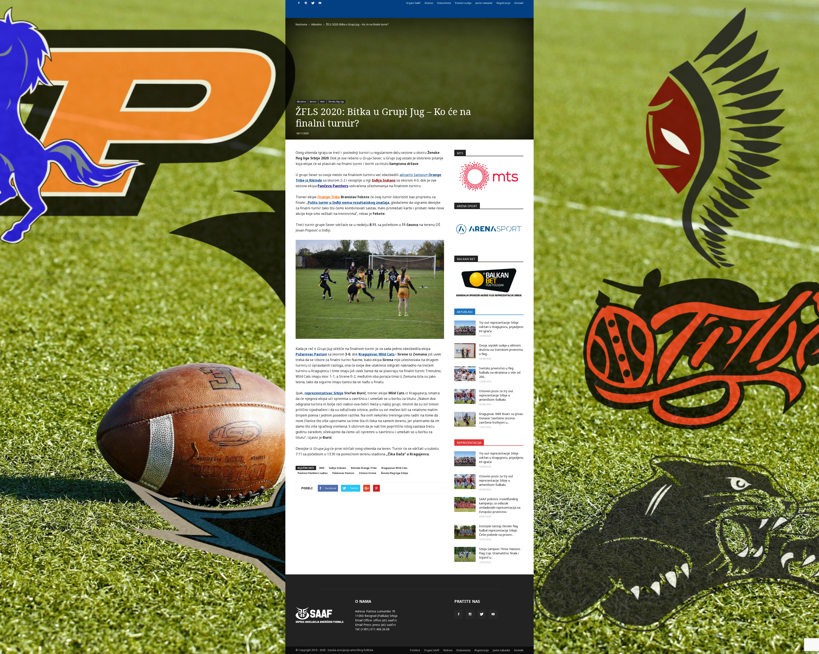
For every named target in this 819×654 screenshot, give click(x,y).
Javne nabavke (483, 2)
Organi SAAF (413, 2)
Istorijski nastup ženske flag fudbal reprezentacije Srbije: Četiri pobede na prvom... (498, 530)
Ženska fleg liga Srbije (394, 473)
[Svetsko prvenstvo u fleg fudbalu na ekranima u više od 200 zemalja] (465, 373)
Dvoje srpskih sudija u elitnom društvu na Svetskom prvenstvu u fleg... (501, 349)
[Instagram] (306, 3)
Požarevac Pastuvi (343, 473)
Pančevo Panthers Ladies (313, 473)
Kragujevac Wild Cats (394, 467)
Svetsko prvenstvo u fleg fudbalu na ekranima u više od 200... (499, 372)
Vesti (322, 101)
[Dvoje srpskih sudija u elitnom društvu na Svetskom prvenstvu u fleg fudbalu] (465, 350)
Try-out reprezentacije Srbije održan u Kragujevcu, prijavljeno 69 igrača (501, 326)
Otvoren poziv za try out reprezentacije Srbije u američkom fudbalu (496, 395)
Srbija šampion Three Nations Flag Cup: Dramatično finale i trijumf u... (499, 553)
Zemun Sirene (367, 473)
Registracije (503, 2)
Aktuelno (301, 101)
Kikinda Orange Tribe (364, 467)
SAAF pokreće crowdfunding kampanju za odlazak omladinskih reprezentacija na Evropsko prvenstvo (499, 505)
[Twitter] (313, 3)
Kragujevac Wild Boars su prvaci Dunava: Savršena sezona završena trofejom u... (501, 418)
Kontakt (518, 2)
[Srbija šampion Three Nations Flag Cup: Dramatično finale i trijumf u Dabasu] (465, 554)
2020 (321, 467)
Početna (415, 650)
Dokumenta (444, 2)
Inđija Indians (337, 467)
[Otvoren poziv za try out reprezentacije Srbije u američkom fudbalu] (465, 396)
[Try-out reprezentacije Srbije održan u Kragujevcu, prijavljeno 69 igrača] (465, 327)
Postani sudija (463, 2)
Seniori (313, 101)
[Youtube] (320, 3)
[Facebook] (299, 3)
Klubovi (429, 2)
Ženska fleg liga (336, 101)
